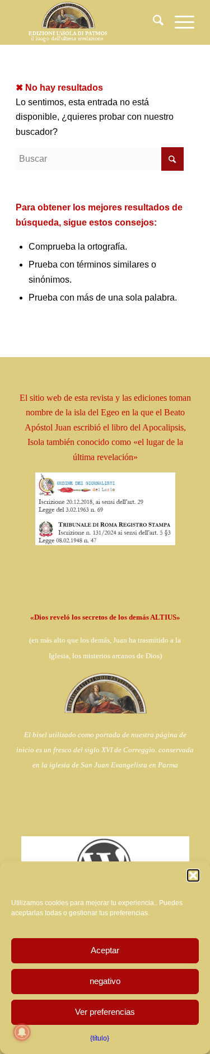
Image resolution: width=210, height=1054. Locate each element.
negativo (105, 981)
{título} (99, 1038)
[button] (193, 875)
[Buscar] (153, 22)
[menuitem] (153, 22)
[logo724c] (87, 22)
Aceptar (105, 950)
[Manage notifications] (22, 1032)
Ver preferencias (105, 1011)
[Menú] (179, 22)
